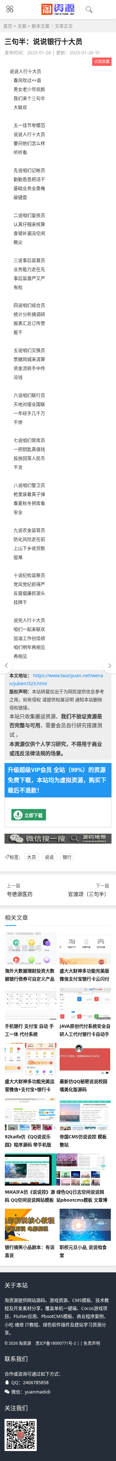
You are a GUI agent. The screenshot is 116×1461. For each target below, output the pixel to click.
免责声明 (91, 1343)
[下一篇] (109, 666)
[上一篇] (6, 666)
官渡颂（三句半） (88, 894)
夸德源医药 (20, 894)
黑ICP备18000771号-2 (55, 1343)
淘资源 (25, 1343)
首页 (7, 26)
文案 (21, 26)
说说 (49, 857)
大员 (31, 857)
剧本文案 (41, 26)
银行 (67, 857)
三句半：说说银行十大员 (43, 41)
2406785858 (36, 1382)
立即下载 (33, 815)
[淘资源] (58, 14)
